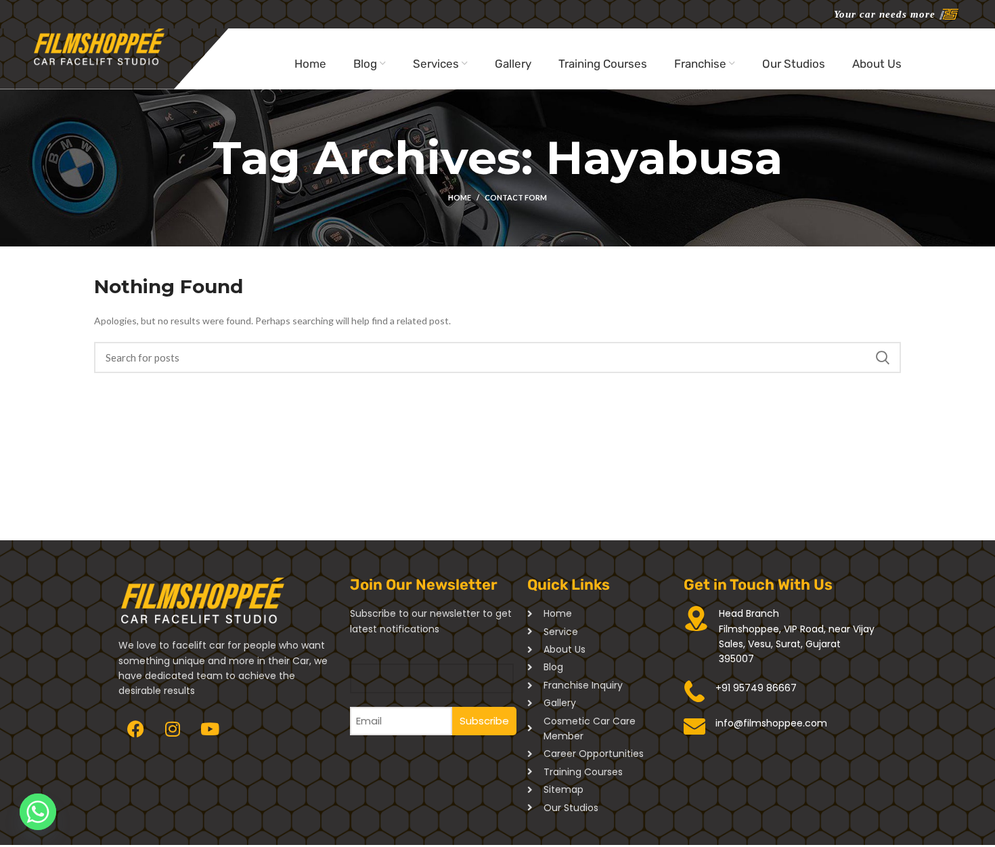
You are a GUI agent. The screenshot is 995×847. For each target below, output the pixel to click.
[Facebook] (135, 729)
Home (459, 197)
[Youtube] (210, 729)
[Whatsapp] (38, 812)
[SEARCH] (883, 357)
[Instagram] (173, 729)
